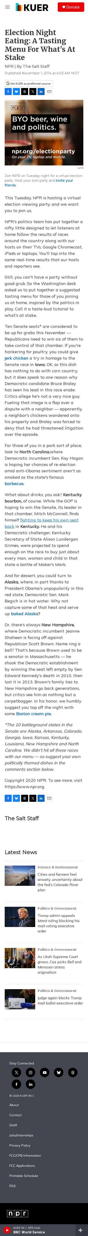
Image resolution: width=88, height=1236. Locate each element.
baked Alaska (24, 613)
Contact (15, 1115)
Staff (13, 1125)
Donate (73, 7)
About (14, 1105)
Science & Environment (58, 867)
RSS (12, 1186)
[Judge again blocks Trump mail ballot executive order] (20, 999)
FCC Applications (22, 1166)
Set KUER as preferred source (30, 84)
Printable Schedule (23, 1176)
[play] (7, 1230)
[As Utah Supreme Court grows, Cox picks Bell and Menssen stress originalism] (20, 958)
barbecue (14, 483)
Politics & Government (57, 908)
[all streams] (82, 1230)
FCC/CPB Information (25, 1156)
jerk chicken (16, 358)
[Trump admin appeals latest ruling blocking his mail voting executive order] (20, 917)
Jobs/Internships (21, 1135)
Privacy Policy (19, 1146)
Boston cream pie (33, 713)
